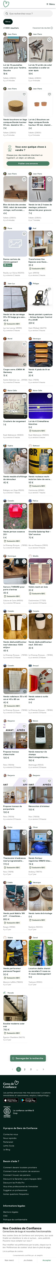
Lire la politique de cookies (13, 1251)
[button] (52, 28)
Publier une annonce (28, 163)
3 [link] (31, 1069)
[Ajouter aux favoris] (24, 39)
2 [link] (24, 1069)
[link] (43, 1069)
